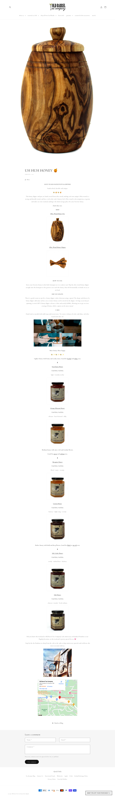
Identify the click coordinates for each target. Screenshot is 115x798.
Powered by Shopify (24, 793)
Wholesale (60, 776)
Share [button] (28, 179)
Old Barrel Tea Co (16, 793)
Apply (66, 776)
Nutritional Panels (50, 776)
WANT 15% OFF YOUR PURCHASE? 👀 (99, 793)
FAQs (71, 776)
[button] (10, 7)
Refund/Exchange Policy (81, 776)
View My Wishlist (62, 779)
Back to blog (59, 723)
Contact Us (40, 776)
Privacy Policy (52, 779)
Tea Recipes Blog (30, 776)
